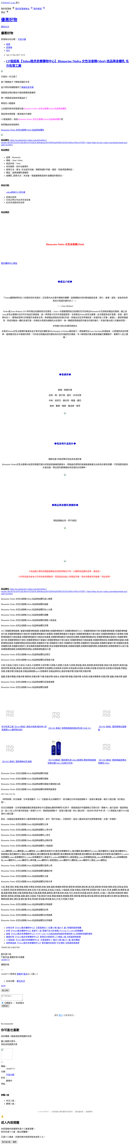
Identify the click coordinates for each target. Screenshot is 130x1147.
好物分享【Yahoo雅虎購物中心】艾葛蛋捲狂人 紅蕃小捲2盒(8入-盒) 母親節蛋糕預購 (43, 928)
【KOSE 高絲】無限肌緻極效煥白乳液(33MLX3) (69, 728)
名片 (8, 50)
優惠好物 (9, 19)
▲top (3, 985)
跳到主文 (5, 27)
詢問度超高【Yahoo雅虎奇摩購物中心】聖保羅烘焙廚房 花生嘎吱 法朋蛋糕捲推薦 (42, 943)
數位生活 (21, 981)
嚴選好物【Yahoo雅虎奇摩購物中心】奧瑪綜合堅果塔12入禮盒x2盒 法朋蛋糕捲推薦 (43, 937)
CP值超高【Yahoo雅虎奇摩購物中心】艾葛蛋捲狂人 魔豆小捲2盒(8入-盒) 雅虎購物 (43, 940)
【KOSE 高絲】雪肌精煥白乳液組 (16, 761)
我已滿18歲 (6, 1142)
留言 (25, 974)
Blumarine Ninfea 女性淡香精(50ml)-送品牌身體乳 (22, 130)
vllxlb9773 (5, 960)
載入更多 (5, 990)
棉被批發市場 (27, 87)
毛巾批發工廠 (7, 727)
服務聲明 (89, 1112)
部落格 (9, 47)
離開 (14, 1142)
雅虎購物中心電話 (9, 263)
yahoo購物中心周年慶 (15, 192)
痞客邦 (20, 974)
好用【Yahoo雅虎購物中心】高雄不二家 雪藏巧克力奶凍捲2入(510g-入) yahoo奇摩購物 (44, 931)
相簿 (8, 44)
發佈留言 (5, 1006)
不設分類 (22, 39)
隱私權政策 (79, 1112)
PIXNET (46, 1112)
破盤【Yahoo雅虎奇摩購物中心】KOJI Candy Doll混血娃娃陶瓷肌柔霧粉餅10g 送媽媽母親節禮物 (49, 934)
